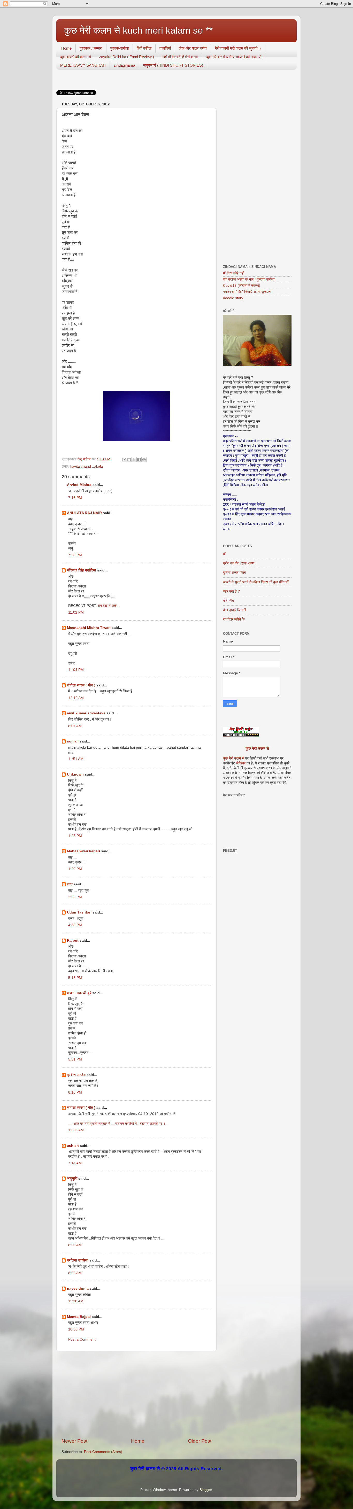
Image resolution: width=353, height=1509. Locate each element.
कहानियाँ (165, 48)
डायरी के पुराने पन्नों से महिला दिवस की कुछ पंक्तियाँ (255, 582)
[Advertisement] (136, 1394)
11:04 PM (76, 670)
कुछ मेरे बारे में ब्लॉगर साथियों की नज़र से (233, 57)
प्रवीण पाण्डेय (76, 1075)
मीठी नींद (228, 601)
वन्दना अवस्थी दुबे (79, 993)
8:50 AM (75, 1245)
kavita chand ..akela (86, 466)
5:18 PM (75, 978)
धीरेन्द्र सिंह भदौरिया (82, 570)
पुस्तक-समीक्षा (119, 48)
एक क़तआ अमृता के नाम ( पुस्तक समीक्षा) (249, 279)
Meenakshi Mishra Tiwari (89, 628)
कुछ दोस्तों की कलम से (75, 57)
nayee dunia (78, 1288)
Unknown (75, 774)
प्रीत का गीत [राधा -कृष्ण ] (240, 563)
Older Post (199, 1441)
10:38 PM (76, 1329)
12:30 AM (76, 1130)
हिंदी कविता (144, 48)
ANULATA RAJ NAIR (84, 513)
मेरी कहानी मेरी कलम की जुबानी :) (238, 48)
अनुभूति (72, 1178)
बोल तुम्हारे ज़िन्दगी (234, 610)
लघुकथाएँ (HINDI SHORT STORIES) (173, 65)
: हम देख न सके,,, (108, 606)
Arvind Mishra (79, 485)
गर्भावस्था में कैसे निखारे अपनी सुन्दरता (247, 292)
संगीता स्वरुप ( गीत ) (81, 685)
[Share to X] (134, 459)
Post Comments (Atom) (103, 1452)
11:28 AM (75, 1301)
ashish (73, 1146)
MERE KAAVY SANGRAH (83, 65)
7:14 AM (75, 1163)
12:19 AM (76, 698)
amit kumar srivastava (86, 713)
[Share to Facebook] (139, 459)
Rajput (73, 940)
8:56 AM (75, 1273)
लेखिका (240, 763)
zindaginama (124, 65)
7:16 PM (75, 498)
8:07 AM (75, 726)
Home (66, 48)
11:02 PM (76, 612)
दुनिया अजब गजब (234, 573)
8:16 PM (75, 1092)
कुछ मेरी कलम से (257, 748)
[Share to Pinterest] (144, 459)
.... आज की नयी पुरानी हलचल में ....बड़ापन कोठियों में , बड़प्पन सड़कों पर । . (117, 1124)
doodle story (233, 298)
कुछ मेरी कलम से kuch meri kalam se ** (138, 30)
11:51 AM (75, 759)
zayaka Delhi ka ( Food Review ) (126, 57)
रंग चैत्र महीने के (233, 619)
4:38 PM (75, 925)
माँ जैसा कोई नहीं (233, 273)
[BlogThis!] (129, 459)
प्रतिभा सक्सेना (77, 1260)
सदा (70, 884)
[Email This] (124, 459)
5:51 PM (75, 1059)
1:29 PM (75, 869)
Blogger (205, 1490)
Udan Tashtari (79, 912)
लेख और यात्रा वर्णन (193, 48)
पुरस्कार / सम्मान (91, 48)
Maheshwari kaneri (83, 851)
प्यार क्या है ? (231, 591)
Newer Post (74, 1441)
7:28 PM (75, 555)
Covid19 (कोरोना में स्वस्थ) (241, 286)
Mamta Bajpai (79, 1317)
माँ (224, 554)
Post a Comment (82, 1339)
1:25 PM (75, 836)
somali (73, 741)
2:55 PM (75, 897)
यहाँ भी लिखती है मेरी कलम (180, 57)
